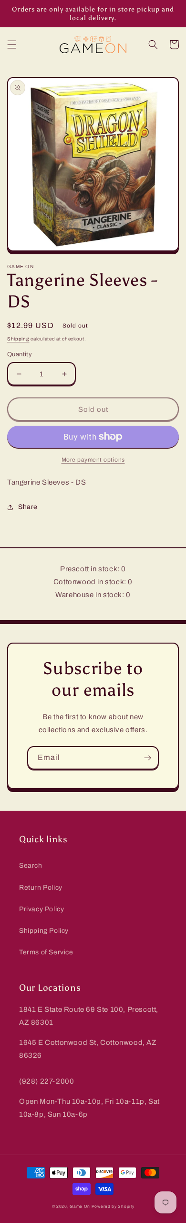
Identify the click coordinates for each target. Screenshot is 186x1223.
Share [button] (28, 506)
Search (30, 865)
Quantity (19, 354)
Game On (80, 1206)
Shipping (18, 338)
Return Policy (40, 887)
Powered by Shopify (113, 1206)
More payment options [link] (93, 459)
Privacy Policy (41, 909)
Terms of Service (46, 952)
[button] (11, 44)
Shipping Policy (44, 930)
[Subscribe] (147, 758)
